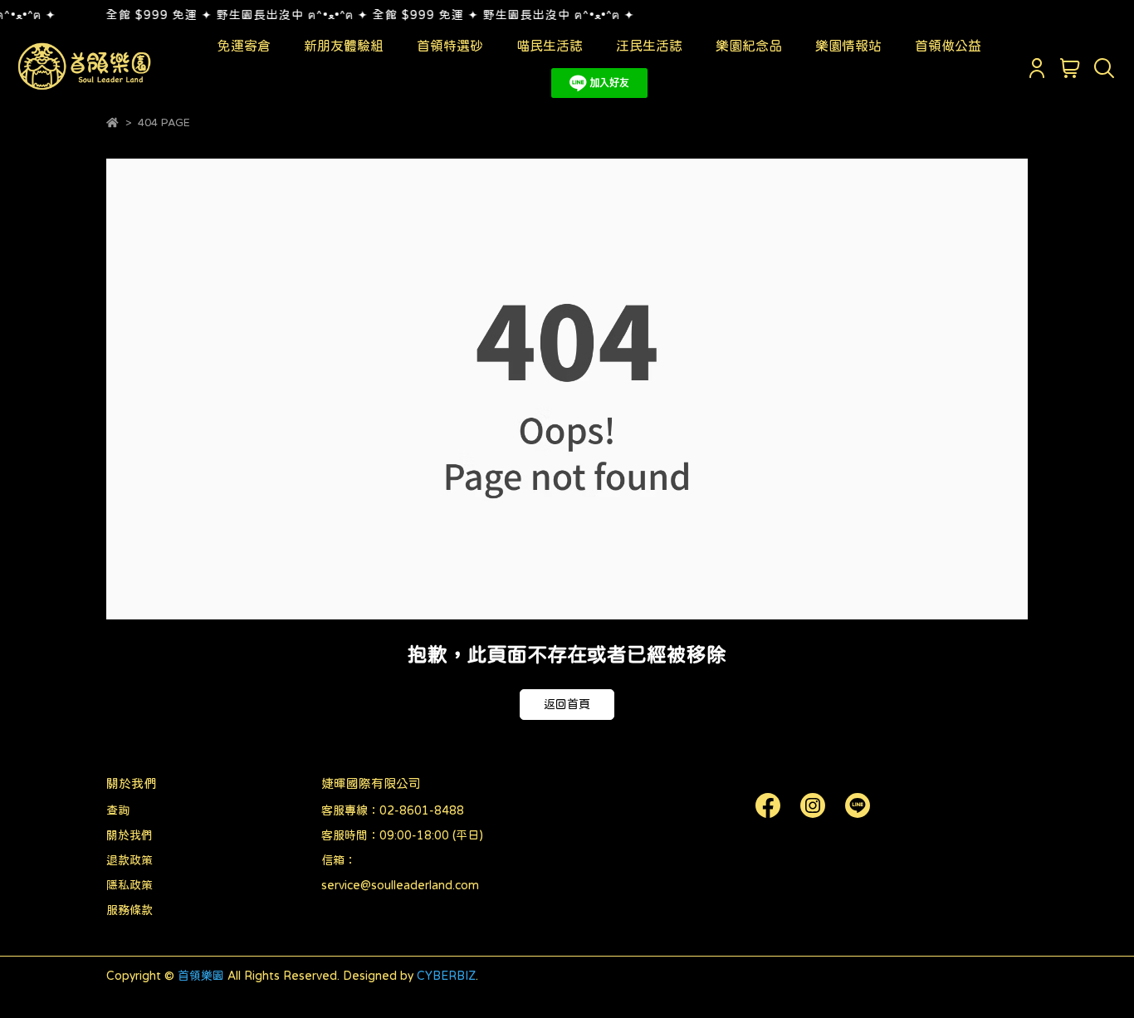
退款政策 (129, 860)
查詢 (118, 810)
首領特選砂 (450, 45)
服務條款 (129, 910)
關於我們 (129, 835)
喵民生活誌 (549, 45)
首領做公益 (948, 45)
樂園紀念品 (749, 45)
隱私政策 (129, 885)
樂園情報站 (848, 45)
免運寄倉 (244, 45)
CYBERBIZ (446, 975)
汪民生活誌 (649, 45)
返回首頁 (567, 704)
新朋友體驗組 (344, 45)
